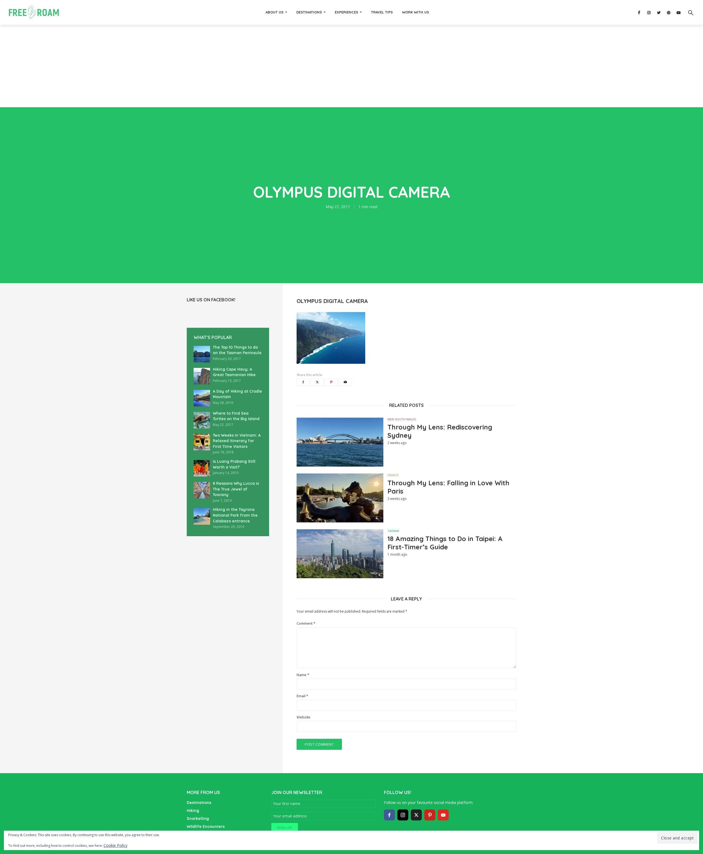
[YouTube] (443, 814)
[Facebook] (389, 814)
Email (302, 696)
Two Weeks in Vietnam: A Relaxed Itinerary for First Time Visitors (237, 441)
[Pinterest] (429, 814)
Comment (306, 623)
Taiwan (393, 531)
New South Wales (401, 419)
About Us (274, 12)
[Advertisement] (351, 65)
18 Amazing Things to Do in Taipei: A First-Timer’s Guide (445, 543)
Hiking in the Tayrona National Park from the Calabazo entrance (235, 515)
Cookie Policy (115, 845)
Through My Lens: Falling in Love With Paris (448, 487)
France (393, 475)
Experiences (346, 12)
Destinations (309, 12)
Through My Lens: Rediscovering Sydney (439, 431)
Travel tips (382, 12)
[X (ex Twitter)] (416, 814)
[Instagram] (402, 814)
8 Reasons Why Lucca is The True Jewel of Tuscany (236, 489)
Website (303, 717)
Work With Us (415, 12)
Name (303, 675)
